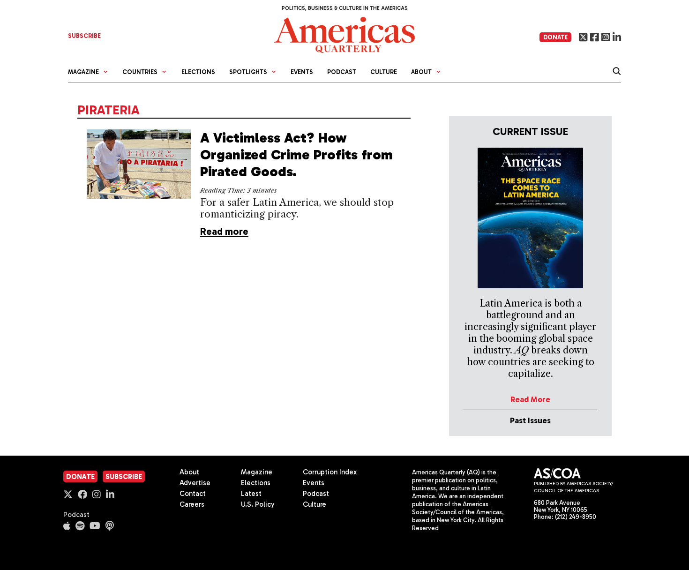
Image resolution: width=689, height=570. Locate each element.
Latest (251, 493)
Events (302, 71)
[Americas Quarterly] (344, 34)
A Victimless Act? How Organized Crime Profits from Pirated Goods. (296, 154)
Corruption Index (330, 472)
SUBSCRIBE (84, 35)
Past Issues (530, 420)
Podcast (341, 71)
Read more (224, 231)
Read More (530, 399)
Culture (383, 71)
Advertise (195, 483)
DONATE (555, 37)
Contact (193, 493)
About (189, 472)
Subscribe (123, 476)
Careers (192, 504)
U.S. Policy (258, 504)
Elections (198, 71)
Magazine (256, 472)
